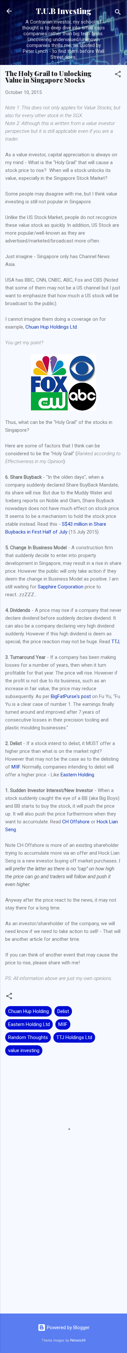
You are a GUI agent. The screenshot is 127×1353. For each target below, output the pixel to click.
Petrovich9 (78, 1340)
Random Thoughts (28, 1037)
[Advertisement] (63, 1257)
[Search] (118, 13)
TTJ (115, 642)
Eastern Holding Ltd (29, 1024)
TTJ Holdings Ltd (74, 1037)
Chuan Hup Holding (28, 1011)
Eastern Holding (77, 775)
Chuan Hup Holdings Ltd (51, 327)
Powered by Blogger (68, 1327)
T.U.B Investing (63, 11)
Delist (63, 1011)
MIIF (15, 767)
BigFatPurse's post (71, 696)
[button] (118, 75)
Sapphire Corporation (60, 587)
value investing (23, 1050)
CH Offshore (76, 822)
